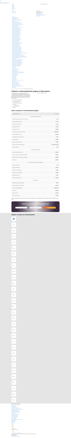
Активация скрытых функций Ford (16, 61)
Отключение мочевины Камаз (16, 28)
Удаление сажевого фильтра (16, 19)
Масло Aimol (13, 87)
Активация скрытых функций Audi (16, 63)
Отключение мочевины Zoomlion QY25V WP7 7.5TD (19, 56)
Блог (12, 423)
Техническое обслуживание (15, 66)
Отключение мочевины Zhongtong (16, 50)
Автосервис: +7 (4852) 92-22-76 (40, 14)
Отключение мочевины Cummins (16, 47)
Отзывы (13, 7)
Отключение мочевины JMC (16, 40)
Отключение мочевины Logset (16, 54)
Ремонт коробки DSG (15, 78)
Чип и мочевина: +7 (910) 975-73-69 (5, 3)
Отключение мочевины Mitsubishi (16, 38)
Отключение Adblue (14, 26)
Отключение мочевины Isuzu (16, 36)
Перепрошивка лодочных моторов (16, 23)
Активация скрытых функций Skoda (17, 64)
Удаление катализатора (15, 17)
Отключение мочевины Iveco (16, 41)
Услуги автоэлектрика (15, 74)
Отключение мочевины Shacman (16, 32)
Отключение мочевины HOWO (16, 31)
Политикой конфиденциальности (41, 209)
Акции (13, 5)
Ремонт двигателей (14, 75)
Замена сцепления (14, 68)
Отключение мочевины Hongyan (16, 46)
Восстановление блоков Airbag (16, 22)
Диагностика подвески (15, 83)
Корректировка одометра (14, 410)
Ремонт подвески (13, 418)
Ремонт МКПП (14, 77)
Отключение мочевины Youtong (16, 49)
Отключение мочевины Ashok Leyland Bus (17, 51)
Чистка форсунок (14, 70)
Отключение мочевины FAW (16, 33)
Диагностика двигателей (15, 82)
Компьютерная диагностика (15, 414)
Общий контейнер (13, 420)
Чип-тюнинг (13, 405)
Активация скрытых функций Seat (16, 65)
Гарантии (13, 6)
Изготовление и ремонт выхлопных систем (18, 80)
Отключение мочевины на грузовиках (17, 27)
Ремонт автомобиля (14, 73)
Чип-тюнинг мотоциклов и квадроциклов (17, 24)
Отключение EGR (14, 18)
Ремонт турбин (14, 79)
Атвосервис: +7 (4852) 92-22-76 (4, 2)
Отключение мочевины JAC (15, 37)
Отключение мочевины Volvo (16, 42)
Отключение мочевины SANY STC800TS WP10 (18, 55)
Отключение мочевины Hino (16, 45)
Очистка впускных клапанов (16, 69)
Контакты (12, 424)
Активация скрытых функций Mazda (17, 60)
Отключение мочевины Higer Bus (16, 52)
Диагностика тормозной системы (16, 84)
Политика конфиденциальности (15, 404)
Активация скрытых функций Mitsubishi (17, 59)
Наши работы (14, 8)
